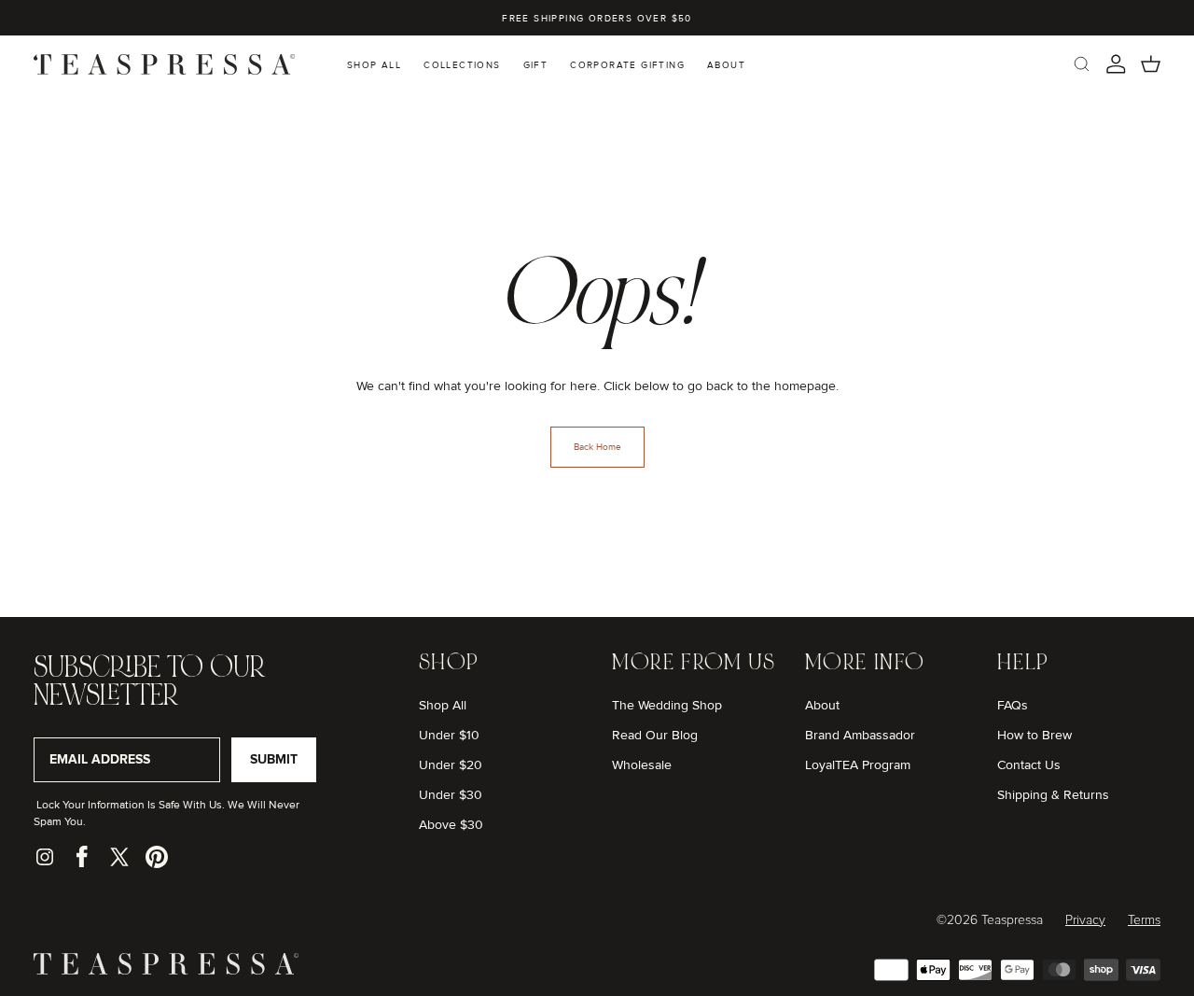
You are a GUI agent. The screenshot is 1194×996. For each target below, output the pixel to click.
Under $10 (449, 735)
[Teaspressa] (166, 970)
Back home (597, 447)
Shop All (442, 705)
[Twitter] (119, 857)
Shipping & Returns (1053, 795)
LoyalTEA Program (857, 765)
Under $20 (450, 765)
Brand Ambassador (860, 735)
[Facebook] (82, 857)
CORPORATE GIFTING (627, 65)
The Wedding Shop (667, 705)
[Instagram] (45, 857)
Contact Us (1029, 765)
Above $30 (451, 825)
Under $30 (450, 795)
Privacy (1085, 920)
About (822, 705)
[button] (1081, 63)
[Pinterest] (157, 857)
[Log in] (1116, 63)
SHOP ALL (374, 65)
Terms (1144, 920)
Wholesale (642, 765)
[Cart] (1150, 63)
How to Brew (1034, 735)
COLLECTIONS (461, 65)
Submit (274, 759)
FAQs (1012, 705)
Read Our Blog (655, 735)
